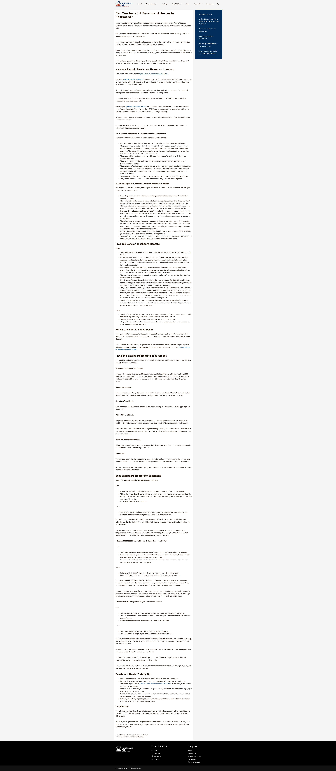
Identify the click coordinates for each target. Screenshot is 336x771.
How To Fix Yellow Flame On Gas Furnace (130, 737)
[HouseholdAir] (124, 4)
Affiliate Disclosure (194, 756)
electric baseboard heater (133, 79)
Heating (164, 4)
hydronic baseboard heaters (135, 107)
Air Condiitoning (150, 4)
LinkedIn (157, 759)
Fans (187, 4)
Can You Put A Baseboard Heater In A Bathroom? (132, 735)
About (140, 4)
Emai (155, 751)
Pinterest (157, 754)
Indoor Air (197, 4)
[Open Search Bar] (217, 4)
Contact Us (210, 4)
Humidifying (176, 4)
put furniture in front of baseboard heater (155, 684)
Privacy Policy (192, 759)
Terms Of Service (194, 762)
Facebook (157, 756)
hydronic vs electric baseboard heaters (153, 74)
